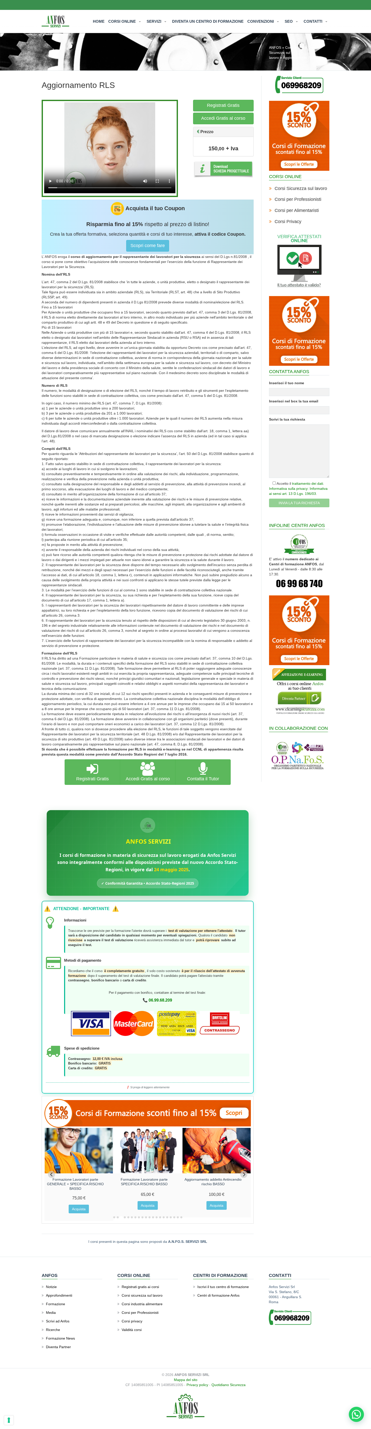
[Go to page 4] (124, 1217)
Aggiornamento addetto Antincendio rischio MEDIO (80, 1181)
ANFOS (275, 47)
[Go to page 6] (132, 1217)
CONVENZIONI (261, 21)
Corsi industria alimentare (142, 1304)
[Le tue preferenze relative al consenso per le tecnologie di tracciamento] (9, 1420)
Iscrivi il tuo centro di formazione (223, 1287)
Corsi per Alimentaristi (297, 210)
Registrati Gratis (223, 105)
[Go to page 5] (128, 1217)
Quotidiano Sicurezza (228, 1385)
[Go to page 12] (153, 1217)
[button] (356, 1414)
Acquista (83, 1205)
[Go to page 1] (114, 1217)
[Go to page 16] (167, 1217)
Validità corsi (132, 1330)
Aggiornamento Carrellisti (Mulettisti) (149, 1179)
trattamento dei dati (307, 483)
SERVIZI (154, 21)
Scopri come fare (147, 245)
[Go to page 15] (164, 1217)
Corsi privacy (132, 1321)
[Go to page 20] (181, 1217)
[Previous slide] (51, 1174)
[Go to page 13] (156, 1217)
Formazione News (60, 1338)
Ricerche (53, 1330)
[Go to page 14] (160, 1217)
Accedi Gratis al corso (223, 118)
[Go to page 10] (146, 1217)
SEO (289, 21)
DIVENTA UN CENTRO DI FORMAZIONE (208, 21)
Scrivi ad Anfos (57, 1321)
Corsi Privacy (288, 221)
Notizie (51, 1287)
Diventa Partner (58, 1347)
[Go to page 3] (121, 1217)
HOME (98, 21)
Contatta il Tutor (203, 778)
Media (51, 1313)
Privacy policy (197, 1385)
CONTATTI (313, 21)
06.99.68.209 (160, 1000)
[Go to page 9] (142, 1217)
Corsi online (294, 47)
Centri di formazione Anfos (218, 1295)
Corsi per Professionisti (298, 199)
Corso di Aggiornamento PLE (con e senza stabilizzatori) (217, 1181)
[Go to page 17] (171, 1217)
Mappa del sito (185, 1380)
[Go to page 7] (135, 1217)
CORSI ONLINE (122, 21)
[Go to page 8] (139, 1217)
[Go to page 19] (178, 1217)
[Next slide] (243, 1174)
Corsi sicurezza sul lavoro (142, 1295)
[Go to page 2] (118, 1217)
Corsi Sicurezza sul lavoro (301, 188)
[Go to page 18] (174, 1217)
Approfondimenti (59, 1295)
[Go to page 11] (149, 1217)
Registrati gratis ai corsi (140, 1287)
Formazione (55, 1304)
